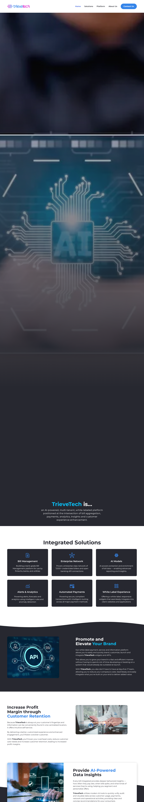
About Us (113, 6)
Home (78, 6)
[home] (18, 6)
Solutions (88, 6)
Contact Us (129, 6)
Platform (101, 6)
